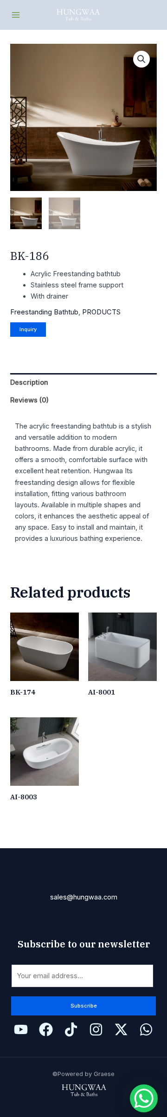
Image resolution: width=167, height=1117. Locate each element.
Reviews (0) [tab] (29, 400)
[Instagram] (96, 1029)
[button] (141, 59)
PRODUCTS (101, 312)
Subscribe (84, 1005)
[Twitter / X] (121, 1029)
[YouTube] (21, 1029)
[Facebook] (46, 1029)
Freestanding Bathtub (44, 312)
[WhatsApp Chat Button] (144, 1098)
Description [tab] (29, 382)
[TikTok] (71, 1029)
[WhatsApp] (146, 1029)
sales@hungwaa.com (83, 897)
